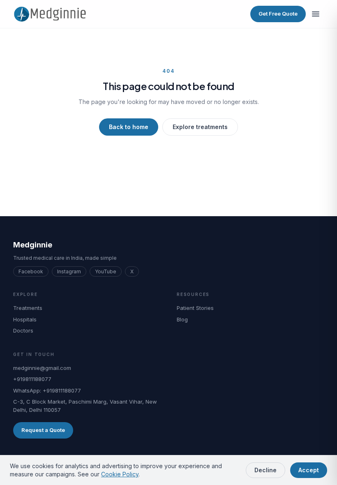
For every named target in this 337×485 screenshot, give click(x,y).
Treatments (27, 308)
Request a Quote (43, 430)
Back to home (128, 126)
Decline (265, 470)
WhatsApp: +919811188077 (47, 390)
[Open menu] (315, 14)
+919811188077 (32, 379)
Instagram (69, 271)
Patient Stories (195, 308)
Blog (182, 319)
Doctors (23, 330)
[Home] (53, 14)
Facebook (30, 271)
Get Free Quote (278, 13)
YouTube (105, 271)
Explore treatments (200, 126)
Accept (308, 470)
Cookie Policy (119, 474)
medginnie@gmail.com (42, 368)
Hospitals (25, 319)
